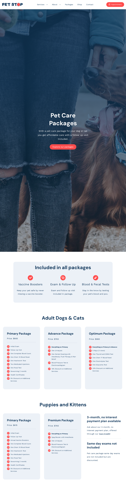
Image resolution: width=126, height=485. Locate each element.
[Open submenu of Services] (48, 4)
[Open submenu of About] (61, 4)
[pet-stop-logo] (12, 4)
